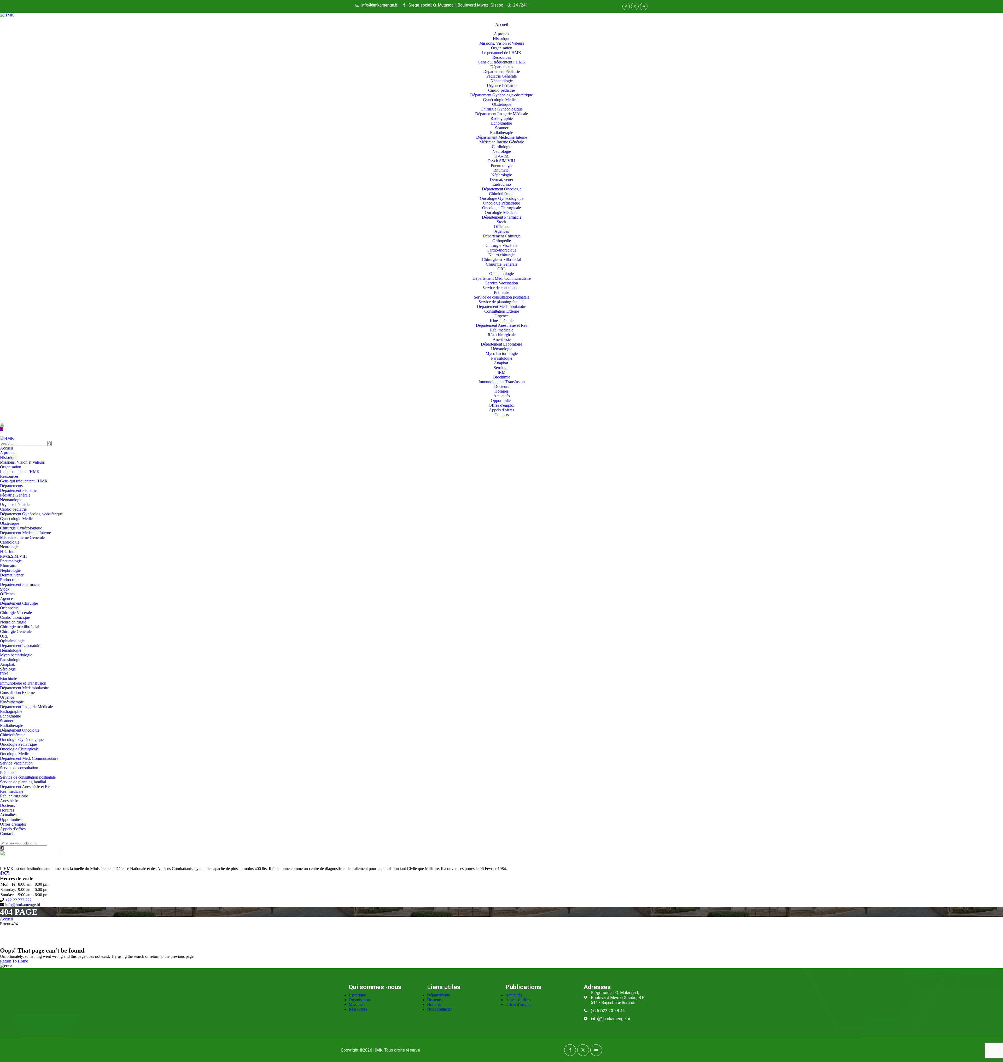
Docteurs (501, 386)
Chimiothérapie (501, 193)
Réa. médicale (501, 330)
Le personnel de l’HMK (501, 52)
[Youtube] (644, 6)
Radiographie (502, 118)
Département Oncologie (501, 189)
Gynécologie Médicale (501, 99)
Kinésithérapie (502, 320)
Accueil (501, 24)
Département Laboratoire (501, 344)
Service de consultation (501, 287)
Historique (501, 38)
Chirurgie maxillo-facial (501, 259)
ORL (501, 269)
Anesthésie (502, 339)
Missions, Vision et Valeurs (501, 43)
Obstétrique (501, 104)
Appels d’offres (13, 829)
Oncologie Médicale (501, 212)
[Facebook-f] (626, 6)
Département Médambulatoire (501, 306)
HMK (377, 1050)
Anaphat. (501, 363)
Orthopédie (501, 240)
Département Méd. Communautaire (502, 278)
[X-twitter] (635, 6)
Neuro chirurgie (501, 255)
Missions (356, 1004)
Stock (501, 222)
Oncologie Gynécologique (501, 198)
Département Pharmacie (501, 217)
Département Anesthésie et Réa (501, 325)
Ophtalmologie (501, 273)
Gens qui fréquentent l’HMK (502, 62)
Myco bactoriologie (502, 353)
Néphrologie (501, 175)
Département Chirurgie (502, 236)
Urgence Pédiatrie (501, 85)
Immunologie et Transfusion (502, 382)
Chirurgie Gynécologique (502, 109)
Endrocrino (501, 184)
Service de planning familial (501, 302)
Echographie (501, 123)
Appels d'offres (501, 410)
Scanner (501, 128)
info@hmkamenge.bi (22, 904)
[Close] (0, 420)
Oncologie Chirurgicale (501, 208)
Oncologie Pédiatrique (501, 203)
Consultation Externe (501, 311)
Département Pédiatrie (501, 71)
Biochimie (501, 377)
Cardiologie (501, 146)
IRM (501, 372)
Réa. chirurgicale (502, 334)
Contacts (501, 414)
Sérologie (501, 367)
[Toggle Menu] (0, 21)
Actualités (501, 396)
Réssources (501, 57)
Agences (501, 231)
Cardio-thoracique (501, 250)
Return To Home (14, 961)
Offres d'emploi (501, 405)
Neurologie (501, 151)
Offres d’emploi (13, 824)
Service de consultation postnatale (501, 297)
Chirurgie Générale (501, 264)
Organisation (501, 48)
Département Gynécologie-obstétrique (501, 95)
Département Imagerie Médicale (501, 114)
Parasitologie (501, 358)
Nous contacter (439, 1009)
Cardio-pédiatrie (501, 90)
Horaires (501, 391)
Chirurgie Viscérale (501, 245)
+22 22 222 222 (18, 900)
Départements (501, 67)
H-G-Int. (501, 156)
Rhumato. (501, 170)
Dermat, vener (501, 179)
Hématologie (501, 349)
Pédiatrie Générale (501, 76)
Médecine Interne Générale (501, 142)
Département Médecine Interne (501, 137)
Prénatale (501, 292)
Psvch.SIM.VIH (501, 161)
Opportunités (501, 400)
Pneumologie (501, 165)
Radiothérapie (501, 132)
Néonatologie (502, 81)
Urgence (501, 316)
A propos (501, 34)
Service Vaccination (501, 283)
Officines (501, 226)
